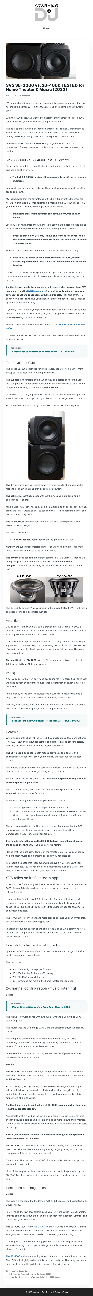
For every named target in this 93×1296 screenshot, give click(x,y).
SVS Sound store (36, 291)
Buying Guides (24, 1271)
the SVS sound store (44, 1226)
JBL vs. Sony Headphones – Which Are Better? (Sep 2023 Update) (34, 1277)
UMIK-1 (75, 866)
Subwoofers (13, 1271)
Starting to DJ (46, 12)
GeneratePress (61, 1292)
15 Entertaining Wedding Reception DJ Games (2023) (29, 1274)
